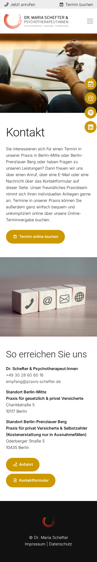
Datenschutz (60, 543)
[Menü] (90, 21)
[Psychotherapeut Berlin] (36, 21)
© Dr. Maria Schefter (48, 537)
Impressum (35, 543)
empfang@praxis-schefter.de (33, 381)
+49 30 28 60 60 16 (25, 375)
